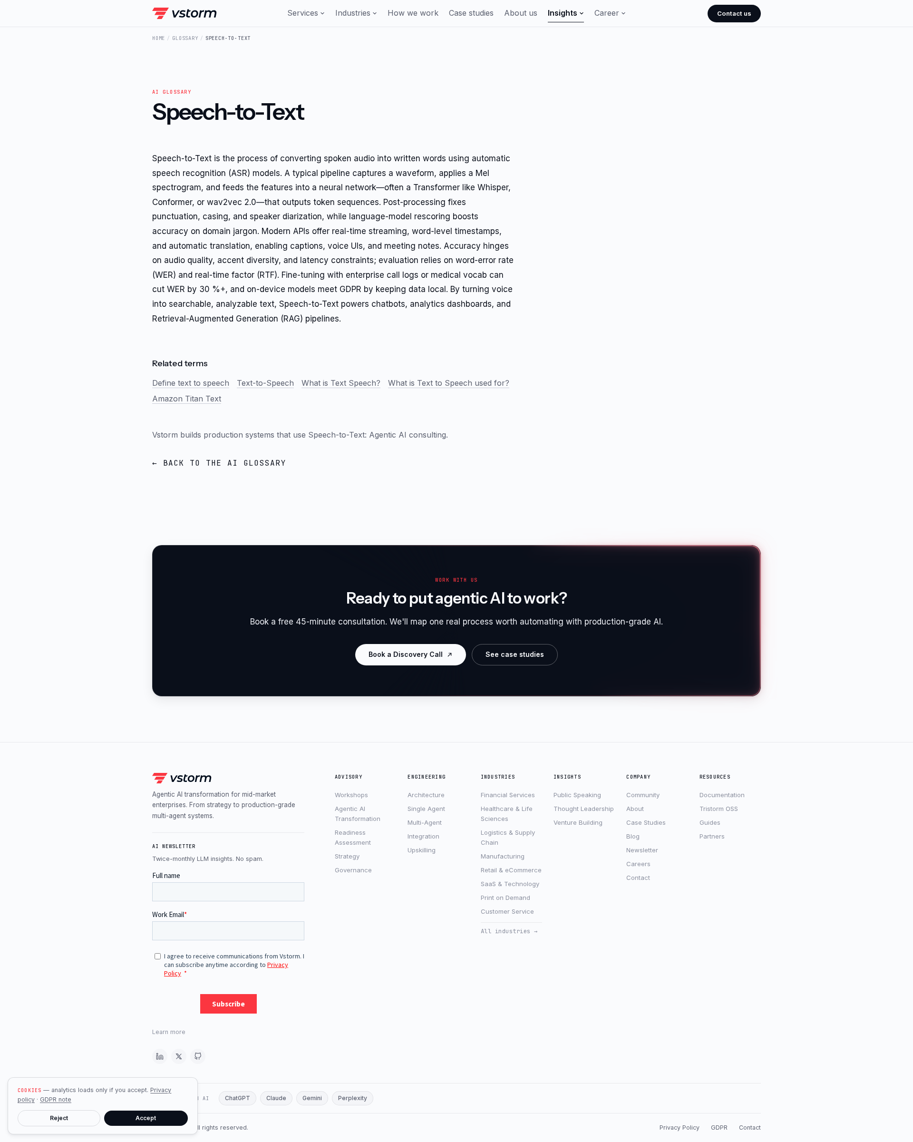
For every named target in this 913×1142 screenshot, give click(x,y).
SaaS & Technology (510, 884)
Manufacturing (502, 856)
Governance (353, 870)
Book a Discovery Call (406, 654)
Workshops (351, 795)
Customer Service (507, 911)
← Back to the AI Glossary (219, 463)
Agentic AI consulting (407, 434)
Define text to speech (190, 383)
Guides (709, 822)
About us (520, 13)
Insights (562, 13)
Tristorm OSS (718, 808)
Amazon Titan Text (186, 398)
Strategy (347, 856)
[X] (178, 1056)
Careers (638, 864)
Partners (712, 836)
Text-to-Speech (265, 383)
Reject (59, 1118)
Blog (633, 836)
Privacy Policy (679, 1127)
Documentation (722, 795)
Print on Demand (505, 897)
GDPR (719, 1127)
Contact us (734, 13)
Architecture (426, 795)
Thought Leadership (584, 808)
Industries (352, 13)
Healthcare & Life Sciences (507, 813)
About (635, 808)
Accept (146, 1118)
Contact (638, 877)
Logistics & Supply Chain (508, 837)
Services (302, 13)
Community (643, 795)
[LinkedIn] (159, 1056)
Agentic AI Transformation (357, 813)
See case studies (515, 654)
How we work (413, 13)
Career (606, 13)
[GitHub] (197, 1056)
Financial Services (508, 795)
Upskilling (422, 850)
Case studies (471, 13)
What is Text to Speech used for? (448, 383)
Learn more (168, 1031)
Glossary (185, 38)
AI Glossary (171, 91)
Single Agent (426, 808)
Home (158, 38)
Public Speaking (577, 795)
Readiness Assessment (353, 837)
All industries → (509, 931)
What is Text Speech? (340, 383)
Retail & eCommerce (511, 870)
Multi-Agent (425, 822)
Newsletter (642, 850)
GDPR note (55, 1099)
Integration (423, 836)
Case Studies (646, 822)
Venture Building (578, 822)
